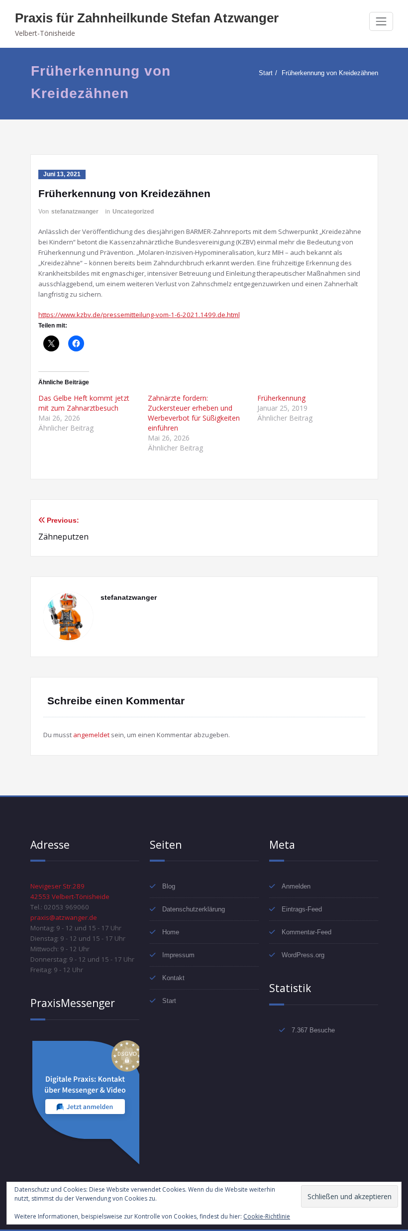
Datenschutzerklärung (193, 909)
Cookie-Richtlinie (266, 1216)
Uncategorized (133, 211)
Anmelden (296, 886)
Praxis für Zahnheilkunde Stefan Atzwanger (147, 17)
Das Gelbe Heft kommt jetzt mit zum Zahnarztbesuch (83, 403)
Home (170, 932)
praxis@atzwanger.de (63, 917)
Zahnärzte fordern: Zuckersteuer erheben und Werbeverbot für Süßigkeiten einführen (194, 413)
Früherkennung (281, 398)
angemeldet (91, 734)
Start (266, 73)
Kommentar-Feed (306, 932)
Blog (168, 886)
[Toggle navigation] (381, 21)
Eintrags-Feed (302, 909)
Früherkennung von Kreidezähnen (330, 73)
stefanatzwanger (75, 211)
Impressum (178, 955)
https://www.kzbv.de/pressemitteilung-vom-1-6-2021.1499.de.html (139, 314)
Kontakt (173, 978)
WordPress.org (303, 955)
